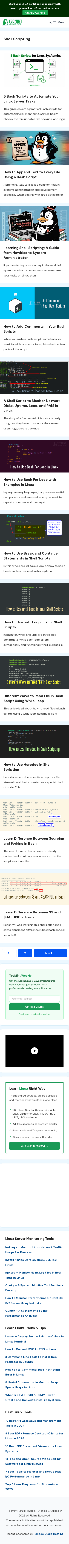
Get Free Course (34, 1006)
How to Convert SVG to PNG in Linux (30, 1349)
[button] (50, 22)
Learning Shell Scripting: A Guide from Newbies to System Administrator (31, 252)
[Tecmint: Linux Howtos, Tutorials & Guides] (12, 22)
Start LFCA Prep (35, 12)
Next (50, 953)
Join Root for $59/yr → (34, 1145)
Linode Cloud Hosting (49, 1534)
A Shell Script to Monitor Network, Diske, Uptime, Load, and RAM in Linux (32, 405)
